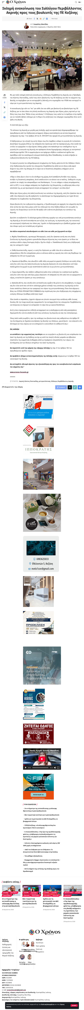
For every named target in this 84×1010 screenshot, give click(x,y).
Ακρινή (21, 381)
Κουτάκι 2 (47, 895)
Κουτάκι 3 (34, 892)
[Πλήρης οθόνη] (58, 768)
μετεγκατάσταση (44, 381)
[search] (76, 2)
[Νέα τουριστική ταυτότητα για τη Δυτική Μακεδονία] (32, 890)
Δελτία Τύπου (69, 892)
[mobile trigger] (4, 2)
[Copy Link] (43, 18)
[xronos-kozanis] (16, 2)
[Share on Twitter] (37, 18)
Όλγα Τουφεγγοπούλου (29, 963)
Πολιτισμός (7, 895)
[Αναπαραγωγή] (26, 768)
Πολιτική (26, 895)
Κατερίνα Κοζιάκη (22, 963)
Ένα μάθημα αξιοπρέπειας (33, 856)
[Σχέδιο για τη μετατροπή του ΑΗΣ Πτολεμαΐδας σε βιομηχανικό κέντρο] (52, 890)
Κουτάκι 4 (14, 892)
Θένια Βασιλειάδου (32, 950)
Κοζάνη (5, 892)
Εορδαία (46, 892)
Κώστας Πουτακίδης (31, 381)
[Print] (46, 18)
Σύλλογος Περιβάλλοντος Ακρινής (62, 381)
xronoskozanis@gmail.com (16, 990)
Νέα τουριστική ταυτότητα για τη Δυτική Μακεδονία (41, 815)
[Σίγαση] (55, 768)
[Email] (40, 18)
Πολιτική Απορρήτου (47, 1004)
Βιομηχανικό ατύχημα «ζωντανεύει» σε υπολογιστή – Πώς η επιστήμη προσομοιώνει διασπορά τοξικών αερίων (41, 862)
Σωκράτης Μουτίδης (40, 24)
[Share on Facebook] (34, 18)
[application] (42, 759)
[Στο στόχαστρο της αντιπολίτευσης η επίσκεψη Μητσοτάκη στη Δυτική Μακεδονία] (11, 890)
